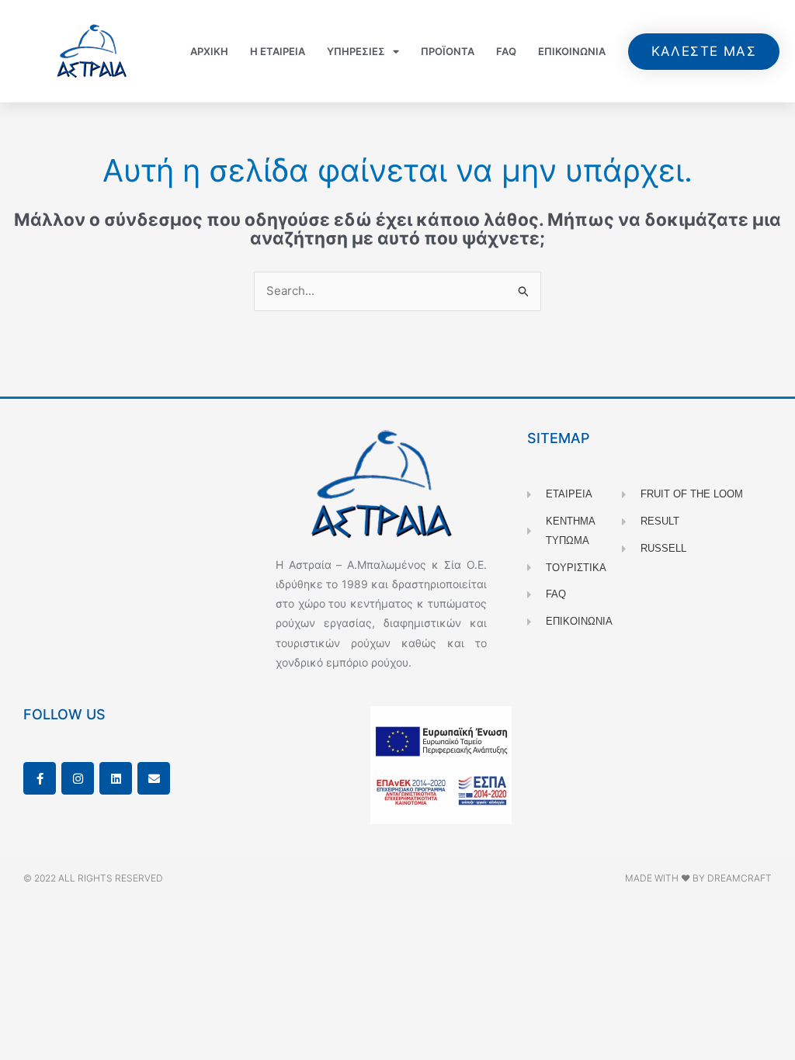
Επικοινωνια (572, 51)
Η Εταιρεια (277, 51)
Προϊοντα (447, 51)
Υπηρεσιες (356, 51)
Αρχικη (209, 51)
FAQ (506, 51)
